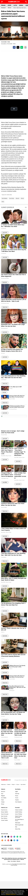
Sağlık (16, 791)
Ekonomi (17, 198)
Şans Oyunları (4, 816)
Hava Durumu (4, 809)
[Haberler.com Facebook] (5, 837)
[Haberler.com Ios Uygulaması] (4, 848)
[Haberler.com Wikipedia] (5, 840)
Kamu (3, 201)
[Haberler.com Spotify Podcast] (20, 837)
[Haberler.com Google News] (2, 837)
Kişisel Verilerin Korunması (18, 816)
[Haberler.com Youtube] (8, 840)
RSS (16, 826)
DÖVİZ (9, 5)
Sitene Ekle (17, 829)
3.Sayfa (2, 802)
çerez (2, 891)
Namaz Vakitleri (4, 812)
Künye (17, 784)
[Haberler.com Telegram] (14, 840)
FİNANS (3, 5)
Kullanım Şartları (18, 809)
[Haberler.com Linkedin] (14, 837)
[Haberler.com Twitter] (8, 837)
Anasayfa (3, 7)
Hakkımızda (3, 784)
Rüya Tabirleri (4, 818)
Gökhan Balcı (9, 194)
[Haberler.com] (6, 780)
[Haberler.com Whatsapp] (17, 837)
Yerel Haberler (4, 198)
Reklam (8, 784)
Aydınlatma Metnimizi (11, 894)
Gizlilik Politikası (18, 812)
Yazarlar (17, 799)
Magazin (3, 795)
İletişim (13, 784)
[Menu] (2, 2)
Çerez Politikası (18, 814)
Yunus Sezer (11, 198)
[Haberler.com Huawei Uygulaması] (18, 848)
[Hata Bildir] (14, 864)
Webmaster (17, 822)
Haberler (3, 789)
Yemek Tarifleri (4, 820)
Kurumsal (17, 807)
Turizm (16, 797)
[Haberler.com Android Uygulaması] (11, 848)
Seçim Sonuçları (4, 814)
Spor (2, 793)
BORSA (21, 5)
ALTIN (15, 5)
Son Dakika (3, 797)
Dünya (2, 804)
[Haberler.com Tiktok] (11, 840)
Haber (9, 861)
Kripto (2, 799)
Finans (16, 795)
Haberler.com (4, 807)
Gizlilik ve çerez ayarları (7, 864)
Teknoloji (17, 793)
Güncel (9, 7)
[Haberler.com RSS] (2, 840)
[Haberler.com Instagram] (11, 837)
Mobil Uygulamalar (19, 824)
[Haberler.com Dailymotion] (17, 840)
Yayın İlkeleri (23, 784)
